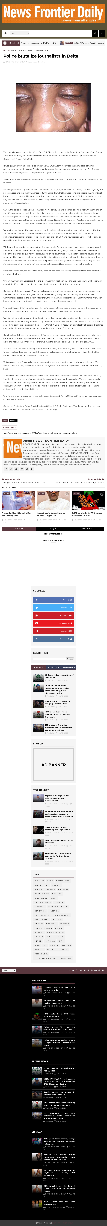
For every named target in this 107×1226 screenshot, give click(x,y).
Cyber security (43, 902)
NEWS (37, 945)
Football (51, 924)
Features (57, 919)
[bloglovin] (84, 970)
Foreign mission (43, 928)
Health (59, 928)
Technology (41, 954)
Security (52, 950)
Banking (39, 889)
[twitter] (73, 970)
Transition (65, 958)
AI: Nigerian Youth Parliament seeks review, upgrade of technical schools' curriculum (59, 814)
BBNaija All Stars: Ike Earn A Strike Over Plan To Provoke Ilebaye (59, 1188)
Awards (56, 885)
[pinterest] (81, 970)
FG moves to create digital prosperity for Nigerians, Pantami (58, 856)
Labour (39, 937)
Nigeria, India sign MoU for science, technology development (57, 798)
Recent (38, 667)
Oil (45, 945)
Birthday (63, 889)
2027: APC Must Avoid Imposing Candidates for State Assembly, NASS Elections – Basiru (59, 1081)
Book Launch (42, 894)
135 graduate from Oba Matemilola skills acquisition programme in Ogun (58, 727)
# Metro (13, 421)
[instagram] (99, 970)
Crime (53, 898)
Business (39, 881)
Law (48, 937)
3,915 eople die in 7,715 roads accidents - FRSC (87, 514)
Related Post (10, 487)
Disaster (59, 902)
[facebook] (70, 970)
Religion (39, 950)
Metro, (42, 62)
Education (40, 911)
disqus (53, 529)
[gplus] (77, 970)
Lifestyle (59, 937)
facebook (87, 529)
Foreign (64, 924)
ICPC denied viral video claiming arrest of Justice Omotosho (57, 714)
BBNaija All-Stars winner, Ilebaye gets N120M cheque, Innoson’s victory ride (59, 1141)
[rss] (91, 970)
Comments (68, 667)
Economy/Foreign (57, 907)
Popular (53, 667)
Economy (40, 907)
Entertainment (62, 915)
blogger (19, 529)
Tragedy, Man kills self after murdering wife (16, 514)
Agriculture (63, 881)
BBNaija (51, 889)
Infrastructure (55, 932)
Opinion (54, 945)
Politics (66, 945)
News (55, 43)
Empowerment (42, 915)
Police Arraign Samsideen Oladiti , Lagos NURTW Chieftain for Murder (59, 1042)
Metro (13, 50)
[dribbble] (88, 970)
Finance (39, 924)
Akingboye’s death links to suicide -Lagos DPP (51, 514)
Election (54, 911)
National (50, 941)
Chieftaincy (41, 898)
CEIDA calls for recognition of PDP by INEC (20, 43)
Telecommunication (45, 958)
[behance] (95, 970)
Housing (39, 932)
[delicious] (102, 970)
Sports (63, 950)
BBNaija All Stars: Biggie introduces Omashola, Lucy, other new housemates (59, 1157)
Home (6, 50)
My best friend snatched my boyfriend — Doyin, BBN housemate (59, 1172)
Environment (42, 919)
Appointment (42, 885)
